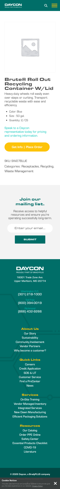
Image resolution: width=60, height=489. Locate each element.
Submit (30, 239)
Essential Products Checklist (30, 443)
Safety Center (30, 438)
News (30, 385)
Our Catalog (30, 430)
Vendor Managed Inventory (30, 403)
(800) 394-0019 (30, 302)
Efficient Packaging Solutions (30, 416)
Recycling (46, 166)
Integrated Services (30, 407)
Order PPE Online (29, 434)
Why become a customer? (30, 350)
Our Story (30, 333)
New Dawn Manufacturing (30, 412)
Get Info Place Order (27, 147)
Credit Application (30, 368)
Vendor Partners (30, 346)
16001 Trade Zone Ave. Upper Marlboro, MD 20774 (30, 279)
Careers (30, 364)
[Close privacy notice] (55, 483)
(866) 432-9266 (30, 311)
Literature (30, 451)
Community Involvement (30, 341)
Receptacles (30, 166)
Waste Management (19, 171)
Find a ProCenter (30, 381)
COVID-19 (30, 447)
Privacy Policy (37, 486)
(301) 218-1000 (30, 294)
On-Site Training (30, 399)
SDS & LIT (30, 372)
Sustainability (30, 337)
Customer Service (30, 376)
